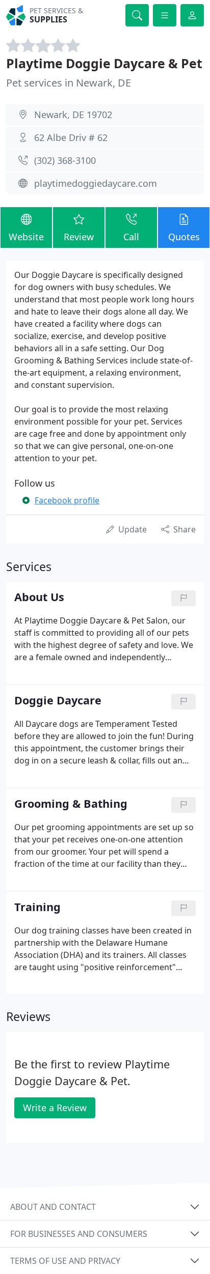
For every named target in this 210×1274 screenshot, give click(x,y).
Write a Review (55, 1107)
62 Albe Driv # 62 (71, 137)
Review (79, 237)
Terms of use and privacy (65, 1260)
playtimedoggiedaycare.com (95, 183)
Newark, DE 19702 (73, 114)
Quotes (184, 237)
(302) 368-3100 (65, 160)
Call (131, 237)
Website (26, 237)
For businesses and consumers (78, 1233)
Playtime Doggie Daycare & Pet (104, 63)
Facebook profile (67, 500)
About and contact (53, 1206)
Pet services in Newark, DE (68, 83)
